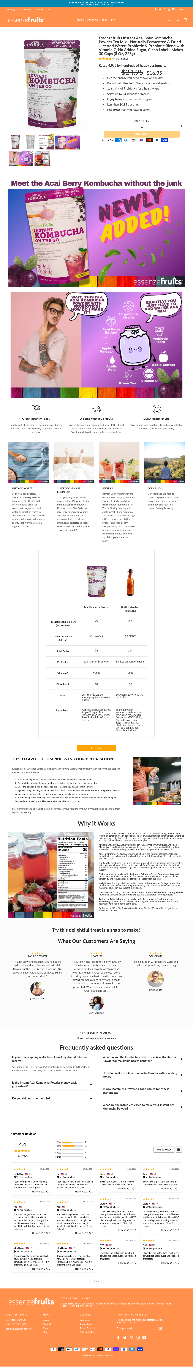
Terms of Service (87, 1328)
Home (80, 19)
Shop (105, 19)
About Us (92, 19)
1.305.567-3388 (42, 9)
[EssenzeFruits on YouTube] (144, 1338)
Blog (113, 19)
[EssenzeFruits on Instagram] (138, 1338)
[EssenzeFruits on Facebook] (118, 1338)
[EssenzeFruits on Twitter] (125, 1338)
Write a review (108, 1038)
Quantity (142, 120)
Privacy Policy (86, 1324)
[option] (96, 4)
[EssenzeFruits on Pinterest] (131, 1338)
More (96, 1281)
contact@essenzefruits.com (18, 9)
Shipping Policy (87, 1332)
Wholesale (84, 1320)
